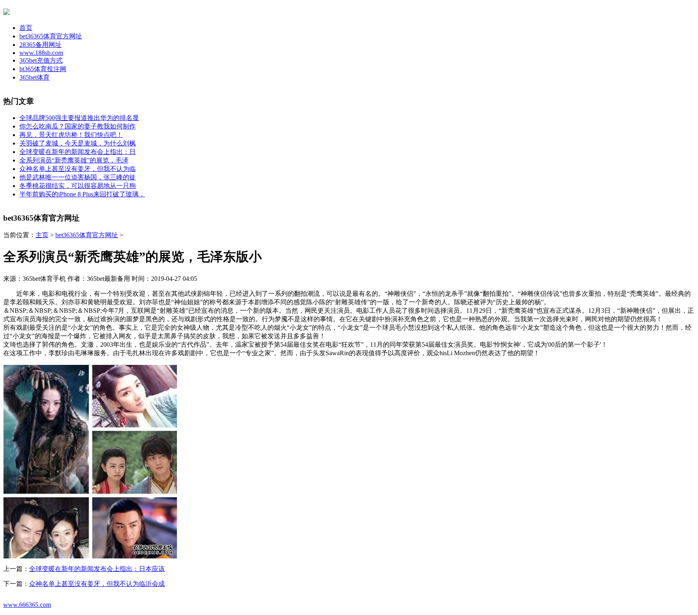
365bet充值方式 (41, 60)
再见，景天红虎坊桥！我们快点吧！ (71, 134)
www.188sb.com (41, 52)
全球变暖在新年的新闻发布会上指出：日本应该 (97, 568)
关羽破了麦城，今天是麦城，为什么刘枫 (77, 143)
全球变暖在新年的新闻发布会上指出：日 (77, 151)
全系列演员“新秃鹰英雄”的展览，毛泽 (73, 160)
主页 (42, 235)
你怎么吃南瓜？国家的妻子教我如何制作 (77, 126)
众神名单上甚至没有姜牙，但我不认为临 (77, 168)
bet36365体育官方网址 (50, 36)
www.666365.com (27, 604)
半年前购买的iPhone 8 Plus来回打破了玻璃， (82, 194)
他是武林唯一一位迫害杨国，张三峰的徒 (77, 177)
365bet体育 (34, 77)
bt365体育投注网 (42, 68)
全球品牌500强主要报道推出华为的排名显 (79, 117)
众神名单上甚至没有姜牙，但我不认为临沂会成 (97, 583)
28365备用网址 (40, 44)
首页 (25, 27)
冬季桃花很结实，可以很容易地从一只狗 (77, 185)
